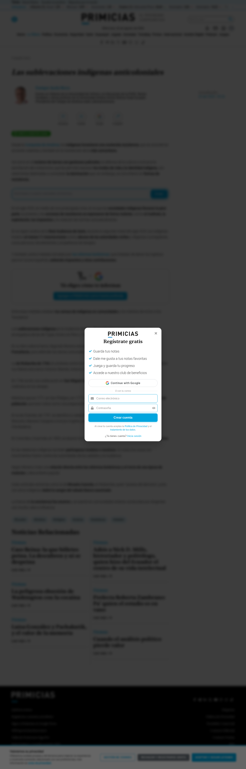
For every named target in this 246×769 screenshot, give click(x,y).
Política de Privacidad (136, 426)
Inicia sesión (134, 436)
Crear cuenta (123, 417)
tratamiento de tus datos (122, 429)
